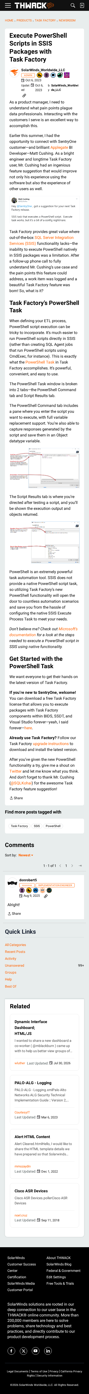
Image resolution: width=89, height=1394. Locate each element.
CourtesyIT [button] (22, 1112)
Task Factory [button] (19, 826)
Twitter (15, 771)
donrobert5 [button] (28, 880)
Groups (10, 972)
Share (16, 798)
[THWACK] (34, 5)
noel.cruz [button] (21, 1215)
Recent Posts (15, 952)
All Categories (15, 945)
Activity (10, 959)
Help (8, 979)
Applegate (59, 147)
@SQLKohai (21, 783)
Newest (24, 855)
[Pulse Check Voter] (49, 890)
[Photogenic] (36, 890)
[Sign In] (81, 5)
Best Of (10, 986)
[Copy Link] (24, 95)
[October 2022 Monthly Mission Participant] (67, 75)
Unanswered (44, 965)
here (28, 728)
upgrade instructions (51, 743)
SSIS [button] (37, 826)
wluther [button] (20, 1063)
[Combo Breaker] (40, 75)
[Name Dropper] (47, 75)
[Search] (72, 5)
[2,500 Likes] (60, 75)
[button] (14, 72)
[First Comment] (53, 75)
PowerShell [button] (53, 826)
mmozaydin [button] (23, 1166)
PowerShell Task (39, 362)
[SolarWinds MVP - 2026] (43, 890)
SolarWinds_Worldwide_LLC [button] (43, 70)
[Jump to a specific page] (80, 866)
